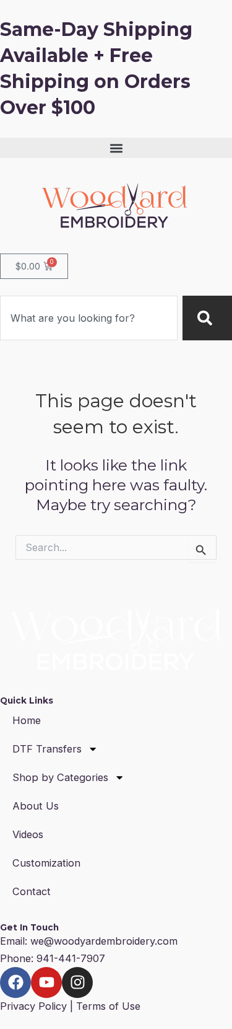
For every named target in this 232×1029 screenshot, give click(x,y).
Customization (46, 863)
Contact (31, 891)
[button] (116, 148)
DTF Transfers (47, 749)
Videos (27, 834)
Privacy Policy (33, 1006)
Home (26, 720)
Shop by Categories (60, 777)
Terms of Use (108, 1006)
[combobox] (89, 318)
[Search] (207, 318)
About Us (35, 806)
